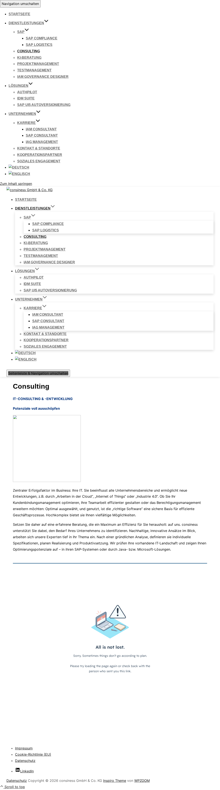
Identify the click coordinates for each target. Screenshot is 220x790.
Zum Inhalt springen (16, 183)
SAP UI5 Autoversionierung (43, 105)
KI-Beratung (29, 57)
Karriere (26, 123)
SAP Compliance (41, 38)
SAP (20, 32)
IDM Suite (26, 98)
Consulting (28, 51)
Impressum (24, 748)
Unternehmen (22, 114)
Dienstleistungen (26, 23)
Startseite (19, 14)
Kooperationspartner (39, 155)
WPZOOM (142, 780)
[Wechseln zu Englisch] (19, 174)
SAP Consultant (42, 135)
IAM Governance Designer (43, 77)
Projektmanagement (38, 64)
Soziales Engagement (38, 161)
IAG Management (42, 142)
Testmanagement (34, 70)
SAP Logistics (39, 45)
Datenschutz (25, 760)
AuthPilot (27, 92)
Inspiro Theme (114, 780)
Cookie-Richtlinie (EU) (33, 754)
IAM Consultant (41, 129)
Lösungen (18, 86)
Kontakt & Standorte (38, 148)
